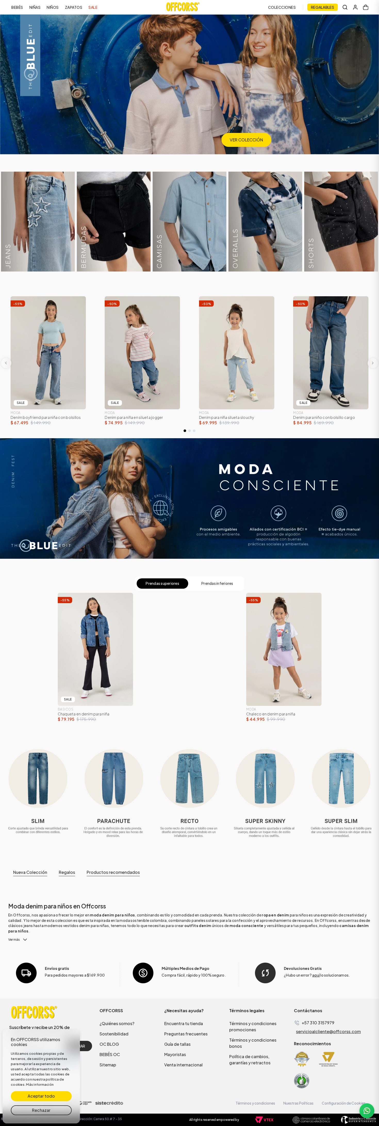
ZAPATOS (74, 7)
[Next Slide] (373, 363)
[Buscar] (345, 7)
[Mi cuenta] (355, 7)
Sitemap (108, 1064)
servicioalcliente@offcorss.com (328, 1031)
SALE (92, 7)
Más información (40, 1084)
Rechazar (41, 1110)
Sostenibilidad (114, 1033)
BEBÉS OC (110, 1054)
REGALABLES (322, 7)
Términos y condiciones (255, 1103)
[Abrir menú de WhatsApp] (366, 1110)
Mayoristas (175, 1054)
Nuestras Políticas (298, 1103)
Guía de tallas (177, 1044)
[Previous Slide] (6, 363)
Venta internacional (183, 1064)
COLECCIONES (282, 7)
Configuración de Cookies (344, 1103)
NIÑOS (53, 7)
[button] (185, 430)
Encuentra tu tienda (183, 1023)
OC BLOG (109, 1044)
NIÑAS (35, 7)
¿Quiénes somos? (117, 1023)
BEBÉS (17, 7)
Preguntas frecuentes (186, 1033)
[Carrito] (365, 7)
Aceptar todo (41, 1096)
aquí (316, 975)
